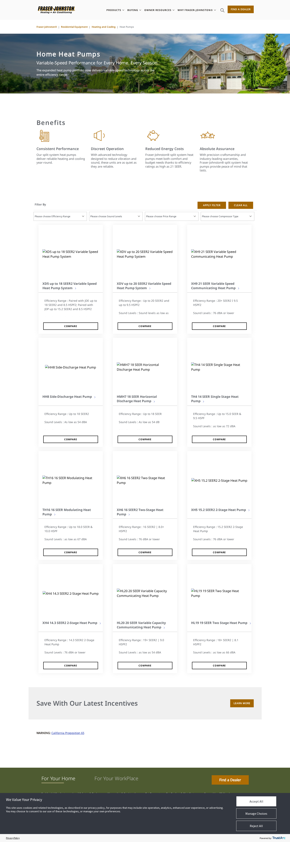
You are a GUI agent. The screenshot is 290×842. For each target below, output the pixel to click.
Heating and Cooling (104, 26)
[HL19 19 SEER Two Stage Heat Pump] (219, 593)
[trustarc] (279, 838)
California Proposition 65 (67, 733)
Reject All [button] (256, 826)
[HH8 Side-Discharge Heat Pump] (70, 367)
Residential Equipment (74, 26)
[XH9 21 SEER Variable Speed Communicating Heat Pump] (219, 254)
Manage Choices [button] (256, 813)
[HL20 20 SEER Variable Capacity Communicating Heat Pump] (145, 593)
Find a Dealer (241, 9)
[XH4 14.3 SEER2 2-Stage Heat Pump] (71, 593)
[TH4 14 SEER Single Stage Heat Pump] (219, 367)
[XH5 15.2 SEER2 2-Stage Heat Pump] (219, 480)
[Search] (222, 10)
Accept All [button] (256, 801)
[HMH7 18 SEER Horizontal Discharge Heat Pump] (145, 367)
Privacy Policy (13, 837)
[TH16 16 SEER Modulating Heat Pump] (70, 480)
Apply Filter (211, 205)
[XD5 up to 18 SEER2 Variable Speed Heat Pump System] (70, 254)
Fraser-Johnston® (46, 26)
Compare (70, 326)
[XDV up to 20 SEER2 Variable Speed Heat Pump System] (145, 254)
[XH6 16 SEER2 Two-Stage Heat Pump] (145, 480)
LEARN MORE (242, 703)
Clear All (241, 205)
